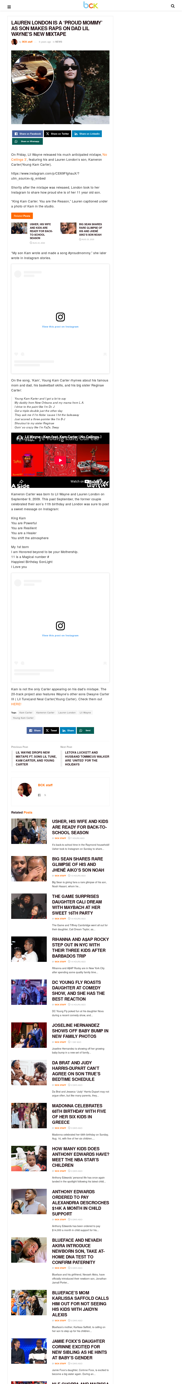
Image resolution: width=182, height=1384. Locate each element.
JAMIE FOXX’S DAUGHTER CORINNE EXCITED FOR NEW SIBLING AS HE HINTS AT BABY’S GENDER (79, 1349)
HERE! (16, 704)
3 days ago (76, 1085)
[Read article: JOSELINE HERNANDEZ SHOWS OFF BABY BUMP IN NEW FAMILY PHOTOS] (29, 1035)
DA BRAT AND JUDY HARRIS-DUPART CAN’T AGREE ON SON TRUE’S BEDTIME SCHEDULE (76, 1071)
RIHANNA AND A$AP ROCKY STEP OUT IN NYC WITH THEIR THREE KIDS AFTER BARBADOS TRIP (80, 947)
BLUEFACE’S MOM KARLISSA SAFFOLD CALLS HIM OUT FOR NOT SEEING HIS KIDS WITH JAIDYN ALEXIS (80, 1304)
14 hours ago (78, 918)
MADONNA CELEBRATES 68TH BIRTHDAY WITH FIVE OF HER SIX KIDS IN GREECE (79, 1114)
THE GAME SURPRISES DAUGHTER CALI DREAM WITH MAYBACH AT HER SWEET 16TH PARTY (77, 904)
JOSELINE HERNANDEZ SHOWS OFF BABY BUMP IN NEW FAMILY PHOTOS (80, 1030)
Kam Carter (26, 712)
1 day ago (75, 1042)
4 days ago (76, 1363)
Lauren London (67, 712)
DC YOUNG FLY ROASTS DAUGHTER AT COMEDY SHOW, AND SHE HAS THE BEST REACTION (78, 990)
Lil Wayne (85, 712)
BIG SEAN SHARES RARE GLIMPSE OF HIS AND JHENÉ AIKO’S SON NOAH (78, 864)
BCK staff (27, 41)
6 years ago (45, 41)
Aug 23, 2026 (38, 242)
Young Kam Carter (23, 717)
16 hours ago (78, 1004)
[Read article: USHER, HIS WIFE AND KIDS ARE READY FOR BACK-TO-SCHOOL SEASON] (29, 831)
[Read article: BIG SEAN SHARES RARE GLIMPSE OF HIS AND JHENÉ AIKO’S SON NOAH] (29, 868)
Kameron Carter (45, 712)
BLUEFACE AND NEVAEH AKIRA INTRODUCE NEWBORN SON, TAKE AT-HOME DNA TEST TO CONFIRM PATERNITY (78, 1251)
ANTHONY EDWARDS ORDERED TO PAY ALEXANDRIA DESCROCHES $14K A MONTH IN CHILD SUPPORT (80, 1202)
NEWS (58, 41)
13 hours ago (78, 875)
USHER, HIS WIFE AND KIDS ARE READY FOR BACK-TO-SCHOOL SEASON (80, 826)
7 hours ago (77, 838)
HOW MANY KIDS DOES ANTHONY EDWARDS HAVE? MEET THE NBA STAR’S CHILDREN (80, 1156)
